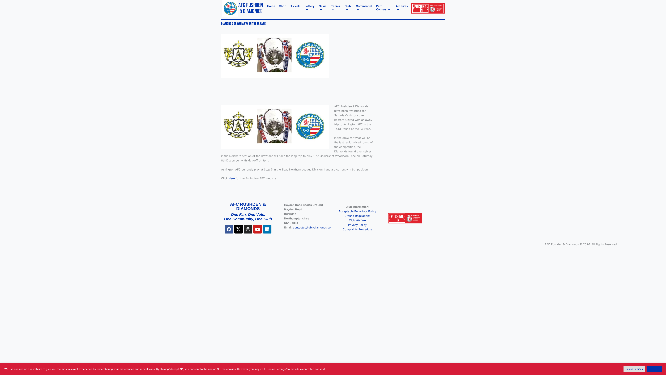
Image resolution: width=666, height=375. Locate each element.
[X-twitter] (238, 229)
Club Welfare (357, 220)
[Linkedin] (267, 229)
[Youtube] (257, 229)
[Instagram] (248, 229)
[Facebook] (229, 229)
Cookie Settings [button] (634, 369)
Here (232, 178)
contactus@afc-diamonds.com (313, 227)
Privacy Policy (357, 225)
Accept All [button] (654, 369)
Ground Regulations (357, 216)
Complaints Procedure (357, 229)
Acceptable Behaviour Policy (357, 211)
